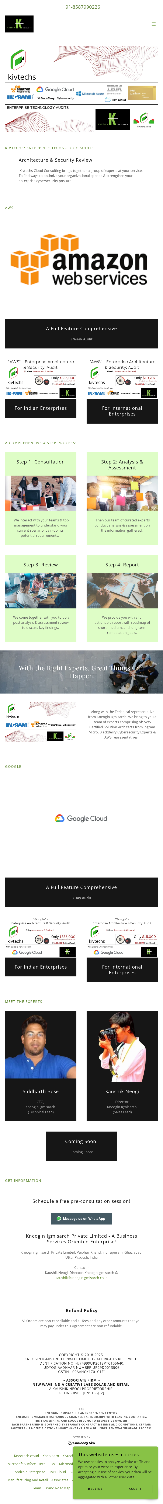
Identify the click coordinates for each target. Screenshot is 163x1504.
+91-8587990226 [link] (81, 7)
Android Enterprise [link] (30, 1472)
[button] (153, 24)
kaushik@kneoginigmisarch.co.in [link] (82, 1277)
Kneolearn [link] (50, 1455)
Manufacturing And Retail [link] (27, 1480)
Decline (95, 1489)
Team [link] (36, 1488)
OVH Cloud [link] (57, 1472)
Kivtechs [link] (69, 1455)
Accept (135, 1489)
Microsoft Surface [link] (22, 1464)
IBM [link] (53, 1464)
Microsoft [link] (66, 1464)
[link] (19, 23)
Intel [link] (42, 1464)
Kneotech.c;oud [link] (26, 1455)
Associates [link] (59, 1480)
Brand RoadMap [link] (57, 1488)
